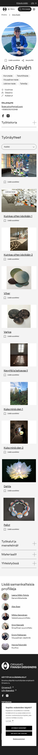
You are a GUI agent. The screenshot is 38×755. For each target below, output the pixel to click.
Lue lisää (8, 721)
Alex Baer (16, 607)
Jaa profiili (29, 60)
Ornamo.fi (6, 688)
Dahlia (7, 486)
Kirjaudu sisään (22, 3)
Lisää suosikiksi (14, 60)
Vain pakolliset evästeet (19, 733)
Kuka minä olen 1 (13, 409)
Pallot (7, 525)
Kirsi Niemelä (18, 625)
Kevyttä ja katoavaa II (16, 371)
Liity (34, 3)
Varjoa (7, 332)
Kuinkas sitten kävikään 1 (18, 216)
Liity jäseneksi (8, 691)
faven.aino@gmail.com (12, 107)
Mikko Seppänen (19, 615)
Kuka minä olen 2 (13, 448)
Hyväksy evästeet (18, 728)
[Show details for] (3, 179)
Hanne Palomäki (19, 645)
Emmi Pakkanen (19, 635)
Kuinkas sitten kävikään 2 (18, 255)
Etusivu (4, 15)
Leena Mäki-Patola (20, 595)
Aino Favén (16, 15)
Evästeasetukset (19, 739)
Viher (7, 293)
